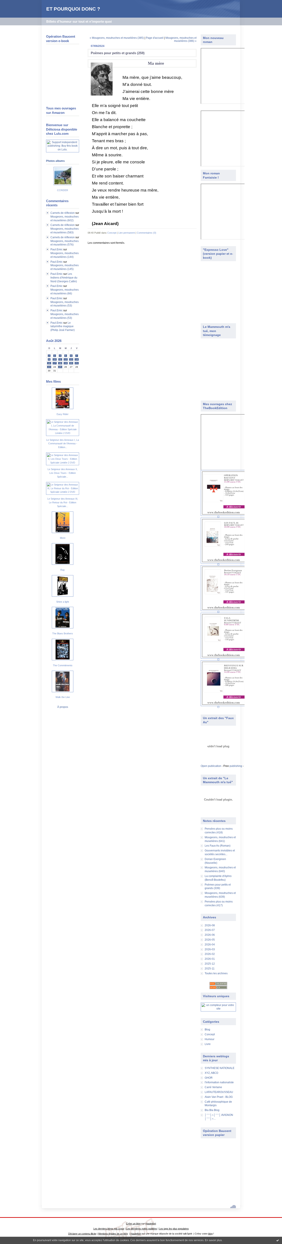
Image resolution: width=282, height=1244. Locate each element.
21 (76, 363)
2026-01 (210, 958)
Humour (209, 1039)
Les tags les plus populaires (174, 1228)
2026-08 (210, 925)
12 (65, 359)
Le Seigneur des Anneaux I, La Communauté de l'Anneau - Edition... (62, 444)
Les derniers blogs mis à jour (108, 1228)
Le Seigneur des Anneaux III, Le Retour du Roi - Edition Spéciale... (62, 502)
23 (49, 367)
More (62, 538)
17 (54, 363)
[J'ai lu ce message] (277, 1240)
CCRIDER (62, 190)
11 (60, 359)
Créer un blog (133, 1223)
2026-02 (210, 954)
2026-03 (210, 949)
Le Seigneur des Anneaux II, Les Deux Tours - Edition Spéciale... (63, 473)
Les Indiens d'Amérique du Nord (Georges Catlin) (63, 277)
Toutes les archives (216, 973)
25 (60, 367)
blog (210, 1233)
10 (54, 359)
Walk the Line (63, 697)
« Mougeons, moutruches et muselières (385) (117, 37)
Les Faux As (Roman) (217, 845)
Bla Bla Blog (212, 1110)
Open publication (211, 766)
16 (49, 363)
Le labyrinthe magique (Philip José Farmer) (62, 326)
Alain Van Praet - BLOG (219, 1096)
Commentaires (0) (146, 232)
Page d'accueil (154, 37)
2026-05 (210, 939)
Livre (208, 1044)
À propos (62, 707)
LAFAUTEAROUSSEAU (219, 1092)
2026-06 (210, 934)
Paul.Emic (56, 249)
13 (71, 359)
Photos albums (55, 160)
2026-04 (210, 944)
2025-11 (210, 968)
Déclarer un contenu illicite (82, 1233)
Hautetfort (150, 1223)
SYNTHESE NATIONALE (219, 1068)
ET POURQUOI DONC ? (73, 9)
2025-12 (210, 963)
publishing (236, 766)
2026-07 (210, 930)
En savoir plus (213, 1240)
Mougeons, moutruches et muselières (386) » (181, 39)
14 (76, 359)
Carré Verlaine (213, 1087)
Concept (210, 1034)
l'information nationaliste (219, 1082)
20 (71, 363)
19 (65, 363)
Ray (62, 569)
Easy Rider (63, 414)
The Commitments (62, 665)
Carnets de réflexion (62, 212)
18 (60, 363)
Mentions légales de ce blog (113, 1233)
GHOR (209, 1077)
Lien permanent (126, 232)
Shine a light (62, 601)
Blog (207, 1029)
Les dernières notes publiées (141, 1228)
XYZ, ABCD (211, 1072)
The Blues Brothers (62, 633)
